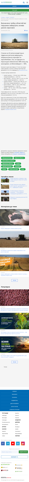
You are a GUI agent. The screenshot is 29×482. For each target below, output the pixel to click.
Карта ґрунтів (14, 406)
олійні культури (14, 169)
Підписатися (23, 451)
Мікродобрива (18, 433)
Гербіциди (4, 415)
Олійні (3, 435)
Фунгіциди (4, 417)
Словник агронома (14, 409)
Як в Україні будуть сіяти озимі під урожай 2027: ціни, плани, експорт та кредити (14, 13)
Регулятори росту (6, 422)
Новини (7, 17)
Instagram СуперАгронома (19, 154)
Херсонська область (7, 163)
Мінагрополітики (23, 70)
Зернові (4, 431)
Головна (3, 17)
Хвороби (17, 435)
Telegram (21, 152)
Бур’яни (4, 426)
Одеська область (19, 158)
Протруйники (5, 424)
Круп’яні (17, 413)
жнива (18, 163)
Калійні (16, 429)
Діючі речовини (14, 403)
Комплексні (17, 431)
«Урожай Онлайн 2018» (10, 109)
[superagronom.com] (6, 2)
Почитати (14, 397)
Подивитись (14, 400)
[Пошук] (23, 2)
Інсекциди (4, 420)
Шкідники (18, 420)
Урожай (12, 17)
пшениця (17, 166)
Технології (14, 394)
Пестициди (5, 413)
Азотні (16, 424)
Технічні (17, 415)
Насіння (4, 429)
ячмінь (4, 169)
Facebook (17, 152)
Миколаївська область (8, 160)
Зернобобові (5, 433)
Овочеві (17, 417)
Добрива (17, 422)
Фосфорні (17, 426)
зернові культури (7, 166)
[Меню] (27, 2)
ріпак (22, 169)
